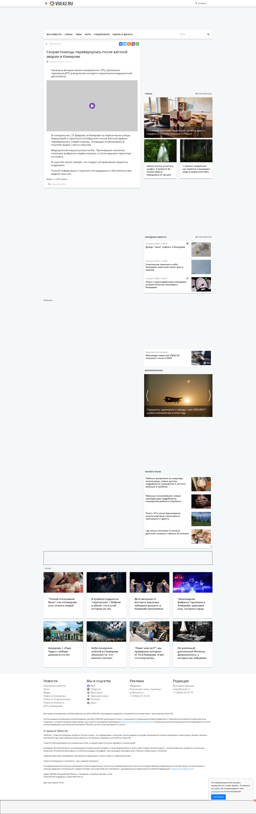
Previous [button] (147, 395)
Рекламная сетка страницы (145, 689)
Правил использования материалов (136, 721)
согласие (215, 791)
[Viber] (133, 44)
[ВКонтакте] (121, 44)
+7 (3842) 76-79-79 (183, 692)
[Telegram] (125, 44)
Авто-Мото (55, 44)
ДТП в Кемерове (53, 706)
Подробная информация (182, 768)
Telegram (95, 689)
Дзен (93, 702)
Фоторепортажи (154, 370)
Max (92, 685)
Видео (47, 692)
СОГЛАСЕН (218, 797)
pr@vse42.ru (137, 692)
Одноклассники (99, 696)
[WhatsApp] (137, 44)
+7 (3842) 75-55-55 (140, 696)
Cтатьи (47, 568)
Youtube (95, 699)
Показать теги (58, 184)
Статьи (148, 93)
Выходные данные (183, 685)
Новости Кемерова (54, 696)
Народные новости (155, 237)
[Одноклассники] (129, 44)
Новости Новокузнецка (57, 699)
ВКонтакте (96, 692)
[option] (178, 395)
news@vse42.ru (181, 689)
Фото (46, 689)
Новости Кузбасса (54, 702)
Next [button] (209, 395)
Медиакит (135, 685)
